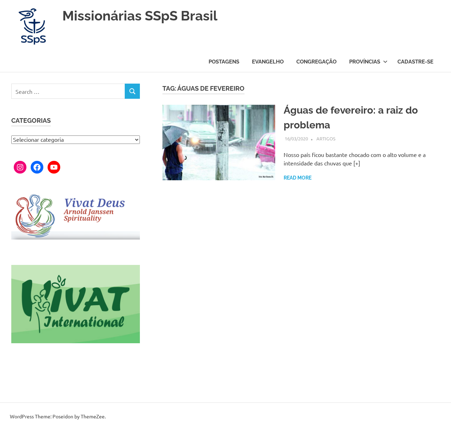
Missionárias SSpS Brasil (139, 16)
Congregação (316, 62)
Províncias (364, 62)
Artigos (325, 138)
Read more (297, 178)
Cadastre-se (415, 62)
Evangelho (268, 62)
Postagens (224, 62)
